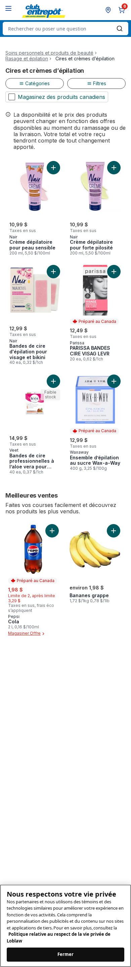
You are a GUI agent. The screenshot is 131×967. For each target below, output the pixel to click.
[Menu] (8, 8)
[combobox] (65, 28)
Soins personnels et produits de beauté (49, 53)
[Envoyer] (119, 28)
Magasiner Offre (24, 633)
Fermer (65, 954)
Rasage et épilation (26, 58)
